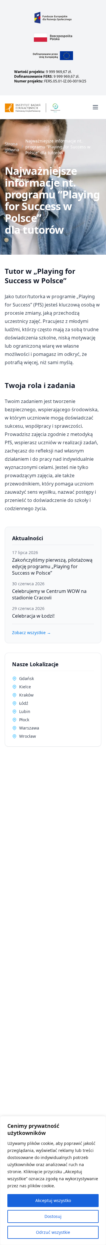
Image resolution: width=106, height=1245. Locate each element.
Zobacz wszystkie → (31, 632)
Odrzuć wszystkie (53, 1232)
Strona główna (12, 146)
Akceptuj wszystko (53, 1200)
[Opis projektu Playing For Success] (53, 55)
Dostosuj (53, 1216)
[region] (53, 1180)
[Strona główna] (40, 107)
